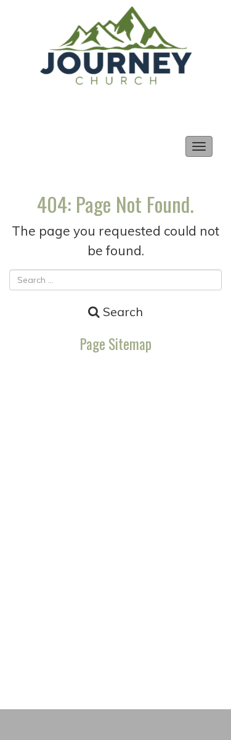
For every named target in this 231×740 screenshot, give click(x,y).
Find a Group (115, 554)
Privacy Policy (115, 433)
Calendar (115, 403)
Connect (115, 463)
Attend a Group (115, 523)
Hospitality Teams (115, 584)
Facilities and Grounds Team (116, 644)
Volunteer (116, 493)
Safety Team (115, 614)
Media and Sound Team (116, 373)
